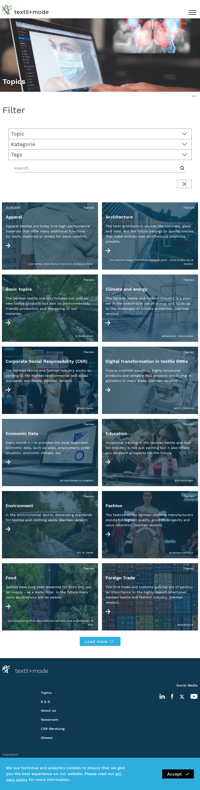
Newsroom (49, 719)
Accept (174, 774)
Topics (46, 693)
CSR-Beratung (53, 729)
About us (48, 710)
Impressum (10, 754)
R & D (45, 702)
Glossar (47, 738)
